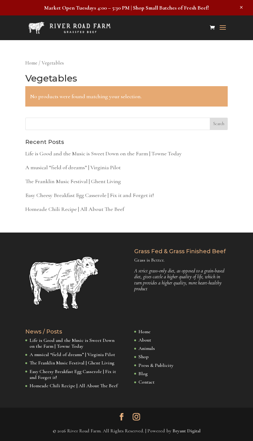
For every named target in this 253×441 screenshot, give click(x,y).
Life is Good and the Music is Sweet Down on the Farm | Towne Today (103, 153)
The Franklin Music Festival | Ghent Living (73, 181)
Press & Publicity (156, 365)
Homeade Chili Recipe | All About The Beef (74, 209)
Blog (143, 374)
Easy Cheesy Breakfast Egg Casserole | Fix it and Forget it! (89, 195)
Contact (147, 382)
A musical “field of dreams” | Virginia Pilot (73, 167)
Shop (144, 357)
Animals (147, 348)
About (145, 340)
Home (31, 63)
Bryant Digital (186, 431)
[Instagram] (136, 417)
